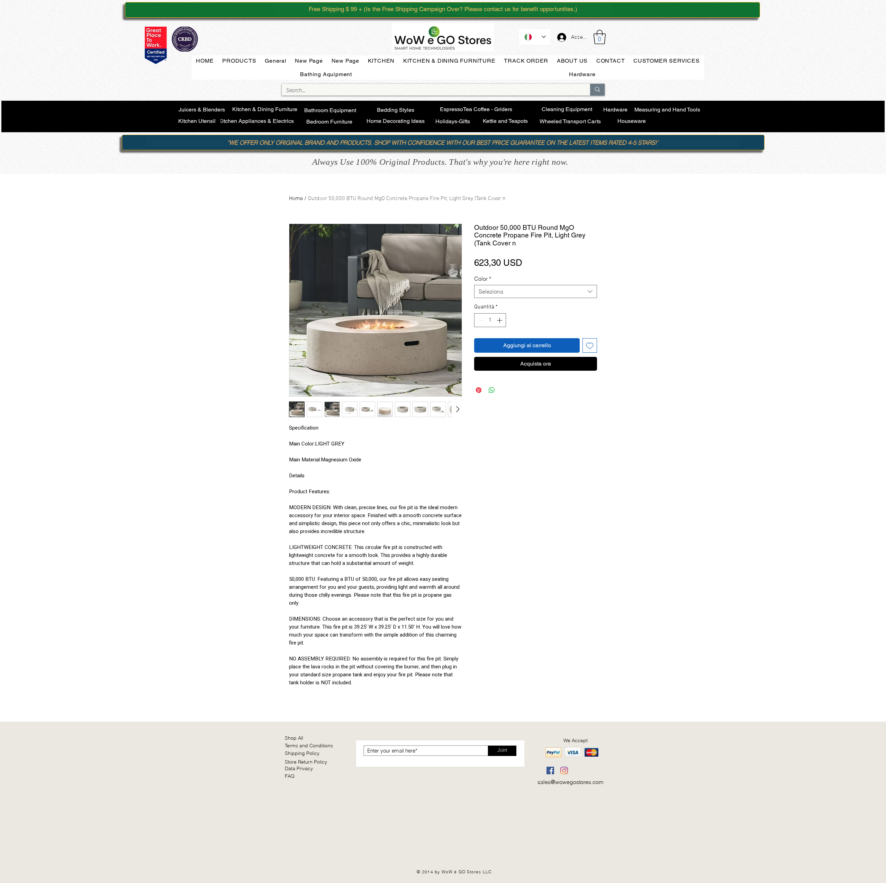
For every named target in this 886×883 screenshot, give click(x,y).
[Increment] (500, 320)
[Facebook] (550, 770)
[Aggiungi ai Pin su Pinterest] (478, 390)
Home (296, 198)
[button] (600, 37)
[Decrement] (480, 320)
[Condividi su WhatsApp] (492, 390)
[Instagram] (564, 770)
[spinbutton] (490, 320)
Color (482, 278)
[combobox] (535, 291)
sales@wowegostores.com (570, 781)
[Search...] (597, 90)
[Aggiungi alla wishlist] (589, 345)
